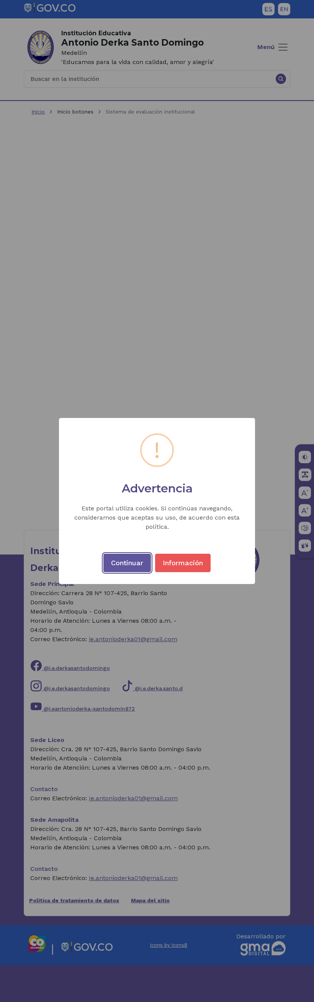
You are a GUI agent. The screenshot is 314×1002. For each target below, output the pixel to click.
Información (183, 563)
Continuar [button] (127, 563)
